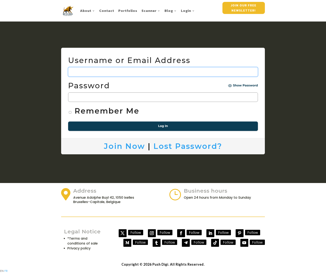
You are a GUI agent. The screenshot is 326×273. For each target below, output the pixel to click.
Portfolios (127, 10)
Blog (169, 10)
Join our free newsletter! (243, 8)
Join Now (124, 146)
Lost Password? (187, 146)
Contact (106, 10)
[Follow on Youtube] (244, 243)
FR (6, 271)
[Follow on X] (123, 233)
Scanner (149, 10)
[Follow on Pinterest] (240, 233)
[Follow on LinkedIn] (210, 233)
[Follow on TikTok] (215, 243)
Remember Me (105, 110)
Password (89, 85)
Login (186, 10)
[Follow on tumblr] (157, 243)
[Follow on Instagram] (152, 233)
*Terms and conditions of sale (82, 241)
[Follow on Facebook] (181, 233)
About (85, 10)
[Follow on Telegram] (186, 243)
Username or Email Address (129, 60)
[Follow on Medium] (127, 243)
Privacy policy (79, 248)
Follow (135, 232)
